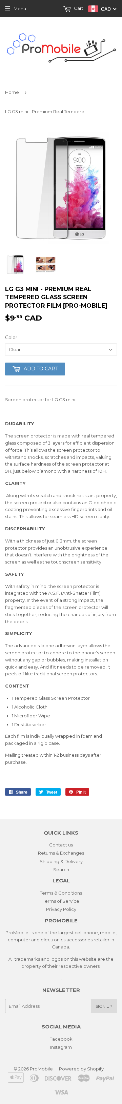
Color (11, 337)
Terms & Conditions (61, 893)
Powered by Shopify (81, 1068)
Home (12, 92)
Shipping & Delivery (61, 861)
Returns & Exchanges (61, 853)
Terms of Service (61, 901)
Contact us (61, 844)
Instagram (61, 1047)
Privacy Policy (61, 909)
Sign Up (104, 1006)
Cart (78, 8)
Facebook (61, 1039)
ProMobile (41, 1068)
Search (61, 869)
